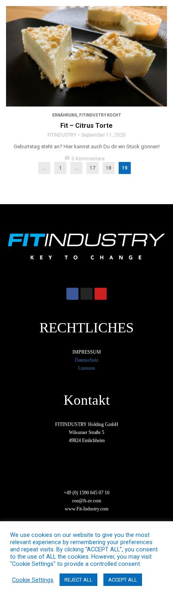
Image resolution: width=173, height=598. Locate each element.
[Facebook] (72, 294)
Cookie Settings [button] (33, 580)
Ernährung (64, 115)
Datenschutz (86, 360)
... (44, 168)
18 (108, 168)
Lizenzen (86, 368)
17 (92, 168)
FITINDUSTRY (61, 135)
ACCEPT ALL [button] (122, 580)
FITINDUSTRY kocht (100, 115)
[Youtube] (101, 294)
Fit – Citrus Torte (86, 125)
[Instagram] (86, 294)
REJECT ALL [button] (78, 580)
